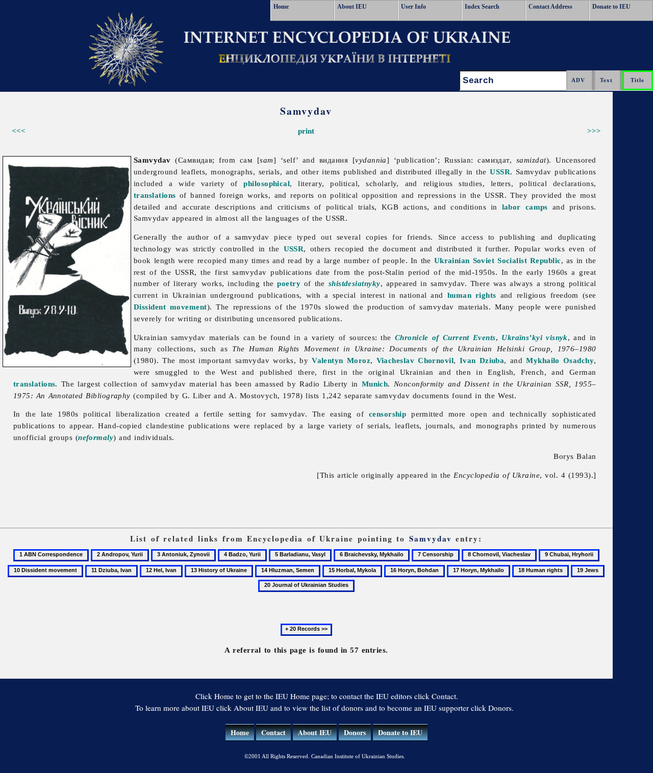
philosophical (266, 183)
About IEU (352, 6)
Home (281, 6)
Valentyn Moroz (341, 360)
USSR (500, 171)
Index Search (482, 6)
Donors (355, 732)
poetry (288, 283)
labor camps (525, 206)
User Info (413, 6)
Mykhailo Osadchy (560, 360)
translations (154, 195)
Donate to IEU (611, 6)
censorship (388, 413)
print (306, 130)
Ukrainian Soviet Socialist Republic (497, 260)
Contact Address (550, 6)
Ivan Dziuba (482, 360)
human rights (471, 295)
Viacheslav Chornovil (415, 360)
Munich (375, 383)
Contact (273, 732)
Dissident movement (170, 306)
